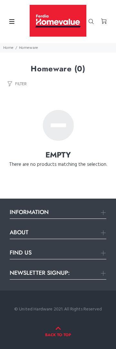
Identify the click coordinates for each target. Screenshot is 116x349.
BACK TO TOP (58, 335)
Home (8, 48)
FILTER (20, 84)
